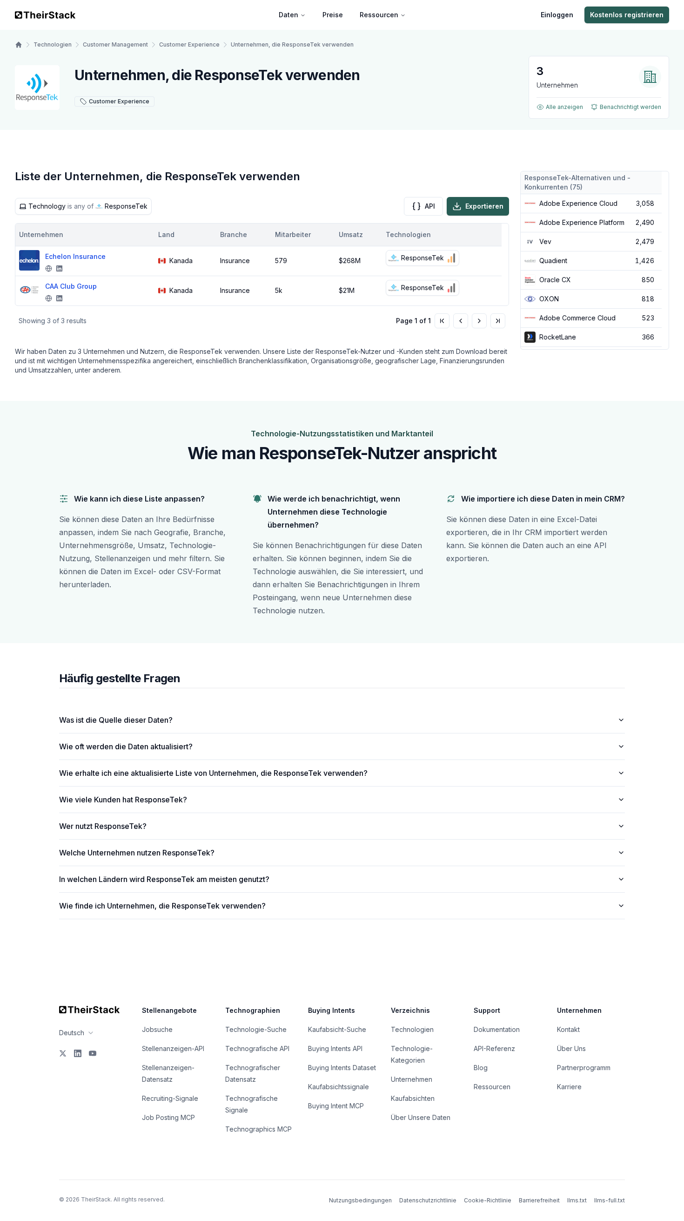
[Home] (18, 44)
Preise (332, 15)
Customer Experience (189, 44)
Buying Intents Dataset (342, 1068)
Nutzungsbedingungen (360, 1200)
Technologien (53, 44)
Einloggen (557, 15)
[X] (63, 1053)
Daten (288, 15)
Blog (481, 1068)
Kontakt (568, 1029)
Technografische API (257, 1048)
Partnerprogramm (583, 1068)
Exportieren (484, 206)
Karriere (569, 1087)
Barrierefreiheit (539, 1200)
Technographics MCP (258, 1129)
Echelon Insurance (75, 256)
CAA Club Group (71, 286)
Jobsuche (157, 1029)
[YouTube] (92, 1053)
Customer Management (115, 44)
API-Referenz (494, 1048)
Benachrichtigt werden (630, 106)
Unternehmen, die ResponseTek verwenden (292, 44)
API (430, 206)
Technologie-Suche (256, 1029)
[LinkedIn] (77, 1053)
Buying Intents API (335, 1048)
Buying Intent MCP (336, 1106)
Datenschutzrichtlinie (427, 1200)
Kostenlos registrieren (627, 15)
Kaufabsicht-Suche (337, 1029)
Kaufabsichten (413, 1098)
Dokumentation (497, 1029)
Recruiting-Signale (170, 1098)
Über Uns (571, 1048)
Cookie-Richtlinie (487, 1200)
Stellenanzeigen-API (173, 1048)
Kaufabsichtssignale (338, 1087)
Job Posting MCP (168, 1117)
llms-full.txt (609, 1200)
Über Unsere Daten (420, 1117)
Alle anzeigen (564, 106)
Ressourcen (379, 15)
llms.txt (577, 1200)
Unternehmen (411, 1079)
